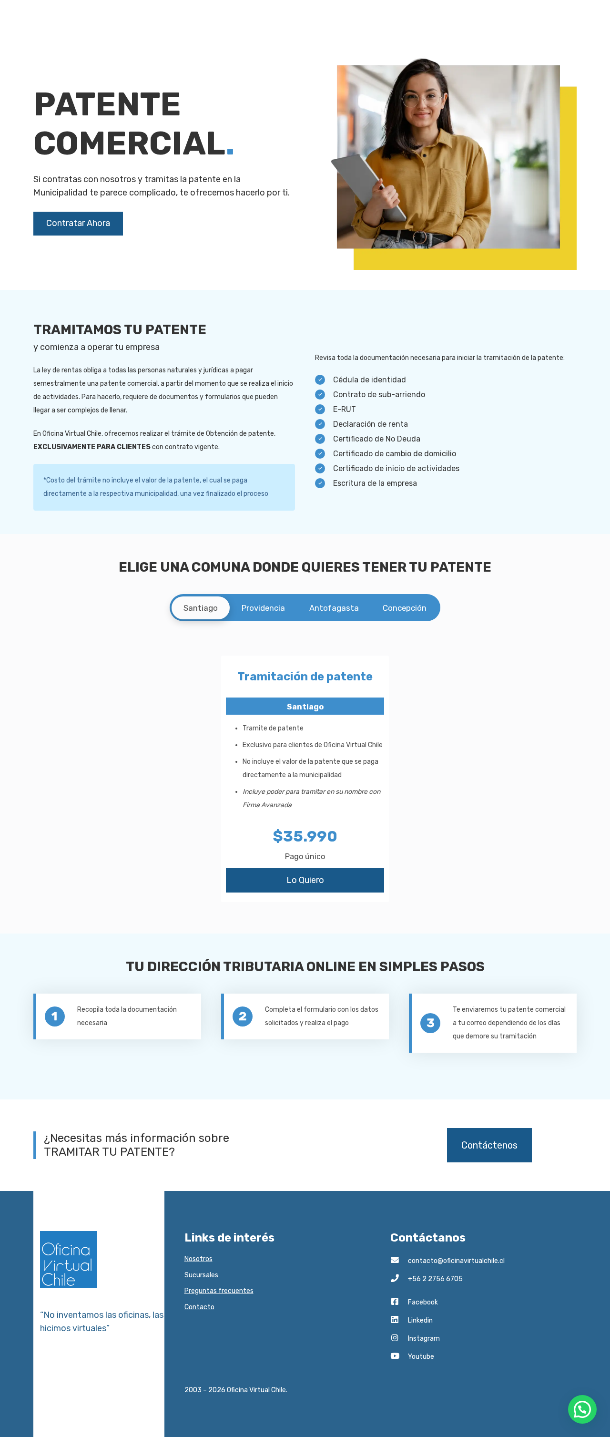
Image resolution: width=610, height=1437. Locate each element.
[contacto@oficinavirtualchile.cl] (399, 1261)
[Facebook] (399, 1302)
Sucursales (201, 1275)
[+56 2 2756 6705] (399, 1279)
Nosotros (198, 1259)
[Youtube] (399, 1357)
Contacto (199, 1307)
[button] (582, 1409)
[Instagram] (399, 1338)
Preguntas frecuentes (219, 1291)
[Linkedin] (399, 1320)
